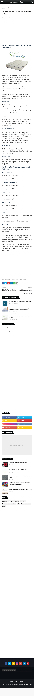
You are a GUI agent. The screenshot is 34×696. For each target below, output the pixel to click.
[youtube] (9, 427)
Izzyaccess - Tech (17, 2)
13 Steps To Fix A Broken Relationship (18, 462)
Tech (22, 503)
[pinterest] (24, 420)
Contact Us (21, 681)
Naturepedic (8, 7)
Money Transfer (6, 503)
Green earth (8, 279)
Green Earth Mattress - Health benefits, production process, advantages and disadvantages (19, 309)
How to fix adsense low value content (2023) (20, 489)
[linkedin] (24, 663)
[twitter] (24, 417)
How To (17, 501)
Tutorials (28, 503)
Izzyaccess (5, 17)
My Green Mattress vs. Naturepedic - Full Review (19, 316)
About (15, 681)
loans (3, 506)
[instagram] (9, 424)
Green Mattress (15, 279)
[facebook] (9, 417)
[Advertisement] (17, 31)
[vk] (24, 424)
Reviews (14, 503)
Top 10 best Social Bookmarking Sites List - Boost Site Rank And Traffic (19, 483)
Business (4, 501)
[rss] (9, 420)
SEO (18, 503)
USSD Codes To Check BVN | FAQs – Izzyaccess (18, 470)
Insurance (22, 501)
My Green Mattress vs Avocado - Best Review (20, 301)
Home (3, 7)
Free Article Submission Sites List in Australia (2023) (20, 476)
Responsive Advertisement (17, 445)
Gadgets (11, 501)
